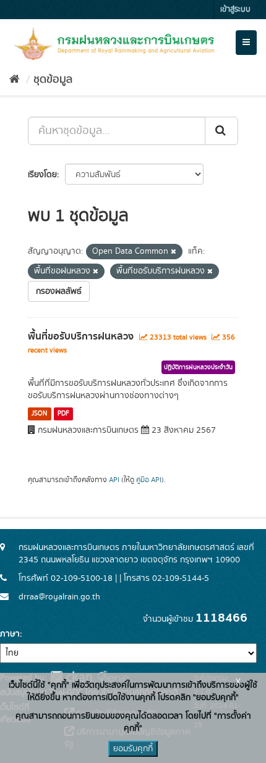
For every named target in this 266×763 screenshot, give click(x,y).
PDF (63, 414)
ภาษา (10, 634)
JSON (39, 414)
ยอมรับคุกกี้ (133, 749)
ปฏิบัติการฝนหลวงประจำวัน (198, 367)
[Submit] (221, 131)
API (114, 480)
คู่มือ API (148, 480)
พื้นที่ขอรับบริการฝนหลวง (81, 336)
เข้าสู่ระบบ (235, 9)
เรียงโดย (42, 175)
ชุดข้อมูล (52, 80)
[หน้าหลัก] (14, 80)
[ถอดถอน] (173, 252)
